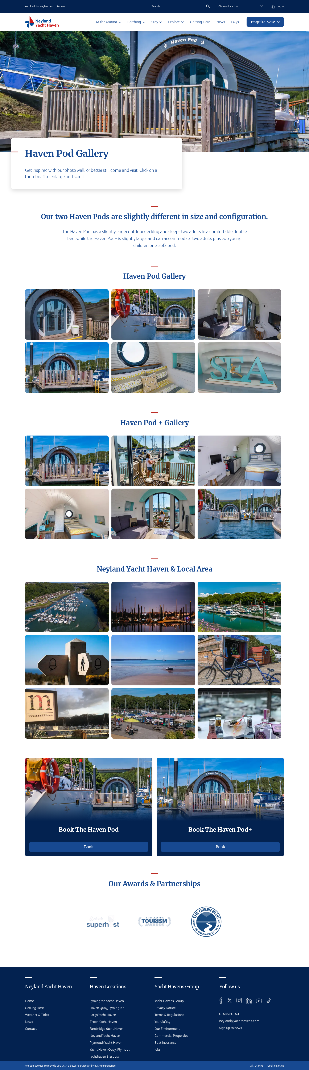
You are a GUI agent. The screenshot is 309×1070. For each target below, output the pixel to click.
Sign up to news (230, 1027)
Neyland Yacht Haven (105, 1035)
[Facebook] (221, 1000)
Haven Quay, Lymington (107, 1007)
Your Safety (162, 1021)
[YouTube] (259, 1000)
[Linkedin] (249, 1000)
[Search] (207, 6)
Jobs (157, 1049)
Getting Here (200, 21)
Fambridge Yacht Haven (107, 1028)
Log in (280, 6)
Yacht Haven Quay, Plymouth (111, 1049)
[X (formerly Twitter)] (229, 1000)
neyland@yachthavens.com (239, 1020)
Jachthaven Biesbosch (105, 1056)
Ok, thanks (256, 1066)
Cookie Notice (275, 1066)
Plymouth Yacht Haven (106, 1042)
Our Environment (167, 1028)
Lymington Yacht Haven (107, 1000)
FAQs (235, 21)
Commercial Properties (171, 1035)
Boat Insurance (165, 1042)
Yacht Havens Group (169, 1000)
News (221, 21)
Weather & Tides (37, 1014)
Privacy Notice (165, 1007)
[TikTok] (268, 1000)
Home (29, 1000)
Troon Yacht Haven (103, 1021)
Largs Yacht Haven (103, 1014)
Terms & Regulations (169, 1014)
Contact (31, 1028)
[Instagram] (239, 1000)
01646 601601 (230, 1013)
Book (89, 847)
